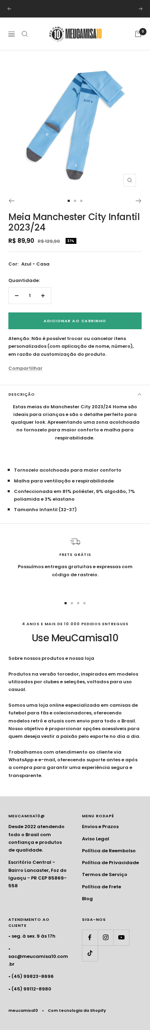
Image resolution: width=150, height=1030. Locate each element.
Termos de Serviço (104, 874)
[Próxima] (139, 200)
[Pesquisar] (25, 34)
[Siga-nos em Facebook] (90, 937)
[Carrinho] (138, 34)
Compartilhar (25, 368)
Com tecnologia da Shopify (77, 1010)
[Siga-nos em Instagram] (105, 937)
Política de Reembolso (109, 850)
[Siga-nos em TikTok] (90, 953)
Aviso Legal (95, 838)
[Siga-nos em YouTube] (121, 937)
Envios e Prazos (100, 826)
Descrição (21, 394)
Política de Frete (101, 886)
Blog (87, 898)
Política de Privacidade (110, 862)
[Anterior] (11, 200)
